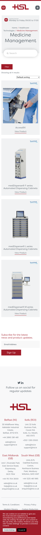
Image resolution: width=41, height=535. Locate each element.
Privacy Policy (30, 504)
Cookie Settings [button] (9, 530)
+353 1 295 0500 (30, 440)
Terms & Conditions (10, 504)
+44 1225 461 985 (30, 478)
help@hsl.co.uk (10, 486)
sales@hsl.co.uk (10, 483)
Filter (7, 67)
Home (14, 28)
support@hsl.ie (10, 445)
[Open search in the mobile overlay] (20, 53)
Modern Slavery (11, 509)
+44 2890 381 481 (10, 437)
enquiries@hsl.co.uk (10, 489)
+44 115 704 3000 (10, 479)
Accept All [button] (21, 530)
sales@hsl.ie (10, 442)
